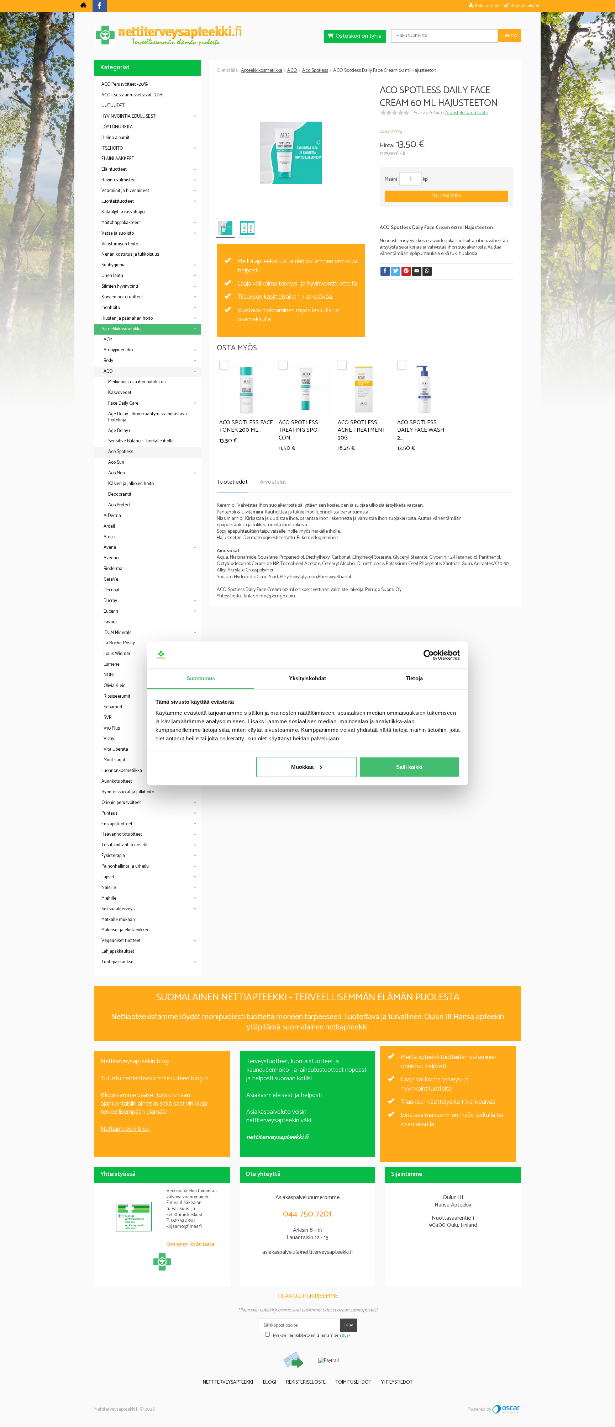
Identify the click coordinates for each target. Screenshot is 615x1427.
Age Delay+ (119, 431)
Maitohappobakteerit (121, 223)
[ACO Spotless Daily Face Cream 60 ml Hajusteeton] (291, 153)
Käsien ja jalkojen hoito (131, 484)
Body (108, 360)
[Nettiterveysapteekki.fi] (307, 36)
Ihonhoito (110, 308)
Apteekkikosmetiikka (121, 329)
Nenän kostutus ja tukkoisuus (130, 254)
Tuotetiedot (232, 482)
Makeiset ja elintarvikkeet (126, 930)
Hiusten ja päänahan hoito (127, 318)
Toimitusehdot (353, 1382)
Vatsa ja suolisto (117, 233)
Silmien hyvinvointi (119, 286)
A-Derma (112, 516)
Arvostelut (273, 482)
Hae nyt (509, 35)
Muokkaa (302, 767)
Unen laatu (112, 275)
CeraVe (111, 579)
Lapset (107, 877)
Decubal (111, 590)
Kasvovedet (119, 392)
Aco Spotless (120, 452)
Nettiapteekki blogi (126, 1129)
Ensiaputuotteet (116, 824)
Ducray (110, 601)
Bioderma (113, 569)
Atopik (110, 537)
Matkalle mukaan (118, 919)
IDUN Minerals (117, 633)
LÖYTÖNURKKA (117, 127)
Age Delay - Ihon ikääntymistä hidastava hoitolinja (147, 417)
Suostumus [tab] (200, 678)
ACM (108, 340)
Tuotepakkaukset (118, 962)
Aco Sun (116, 462)
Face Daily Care (123, 403)
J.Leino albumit (115, 138)
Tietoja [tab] (414, 678)
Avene (110, 547)
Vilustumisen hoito (119, 244)
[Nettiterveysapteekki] (83, 6)
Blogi (269, 1382)
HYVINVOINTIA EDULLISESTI (129, 116)
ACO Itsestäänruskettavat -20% (132, 95)
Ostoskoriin (446, 196)
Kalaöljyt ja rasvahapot (123, 212)
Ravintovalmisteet (119, 180)
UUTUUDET (113, 106)
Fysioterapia (113, 855)
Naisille (108, 887)
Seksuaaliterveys (118, 909)
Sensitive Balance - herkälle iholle (141, 441)
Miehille (108, 898)
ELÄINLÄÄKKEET (117, 159)
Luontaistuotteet (117, 201)
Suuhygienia (113, 265)
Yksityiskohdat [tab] (307, 678)
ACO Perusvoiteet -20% (124, 84)
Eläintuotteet (114, 169)
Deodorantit (119, 494)
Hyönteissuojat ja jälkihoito (127, 792)
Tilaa (348, 1325)
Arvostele (466, 113)
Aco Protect (119, 505)
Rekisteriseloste (306, 1382)
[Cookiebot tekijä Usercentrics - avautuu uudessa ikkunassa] (429, 655)
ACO (108, 371)
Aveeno (111, 558)
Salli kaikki (409, 767)
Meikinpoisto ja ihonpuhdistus (136, 382)
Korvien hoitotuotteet (122, 297)
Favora (110, 622)
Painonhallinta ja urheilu (125, 866)
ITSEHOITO (112, 148)
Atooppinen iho (118, 350)
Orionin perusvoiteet (121, 802)
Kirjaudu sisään (525, 5)
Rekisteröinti (487, 5)
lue (346, 1335)
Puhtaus (109, 813)
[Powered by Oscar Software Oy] (506, 1409)
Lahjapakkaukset (117, 951)
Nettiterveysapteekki (228, 1382)
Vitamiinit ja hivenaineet (125, 191)
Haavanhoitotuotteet (121, 834)
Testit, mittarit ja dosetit (124, 845)
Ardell (109, 526)
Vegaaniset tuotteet (121, 940)
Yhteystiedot (396, 1382)
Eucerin (111, 611)
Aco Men (116, 473)
